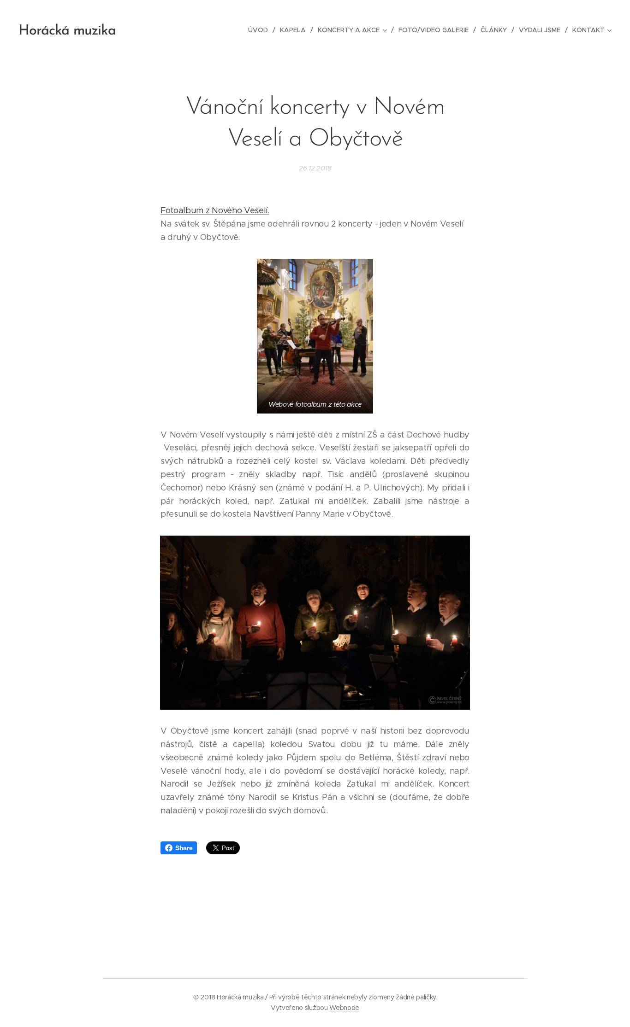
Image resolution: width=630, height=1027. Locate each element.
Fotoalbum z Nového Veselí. (214, 210)
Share (183, 848)
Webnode (344, 1008)
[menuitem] (260, 29)
